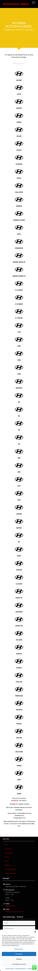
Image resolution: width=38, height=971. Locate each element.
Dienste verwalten (18, 949)
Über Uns (7, 857)
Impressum (30, 968)
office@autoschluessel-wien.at (14, 912)
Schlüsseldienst (9, 853)
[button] (35, 932)
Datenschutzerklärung (20, 968)
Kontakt (7, 861)
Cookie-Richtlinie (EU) (10, 873)
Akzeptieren (19, 954)
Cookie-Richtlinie (9, 968)
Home (6, 845)
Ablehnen (19, 959)
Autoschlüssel (8, 849)
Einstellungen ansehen (19, 964)
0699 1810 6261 (10, 906)
